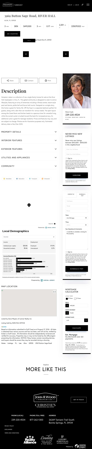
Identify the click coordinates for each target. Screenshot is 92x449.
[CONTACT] (12, 34)
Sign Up (70, 5)
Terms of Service (76, 275)
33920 (31, 343)
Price (67, 302)
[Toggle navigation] (88, 5)
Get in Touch (78, 400)
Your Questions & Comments (73, 229)
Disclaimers (8, 429)
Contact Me (82, 117)
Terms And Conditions (12, 433)
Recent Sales (75, 117)
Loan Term (69, 296)
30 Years (70, 298)
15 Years (78, 298)
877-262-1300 (36, 419)
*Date (67, 215)
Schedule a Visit (82, 195)
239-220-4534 (82, 5)
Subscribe (77, 175)
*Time (67, 222)
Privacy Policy (71, 168)
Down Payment (70, 310)
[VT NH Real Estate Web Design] (80, 446)
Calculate (76, 328)
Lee (20, 343)
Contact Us (71, 194)
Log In (77, 5)
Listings (10, 343)
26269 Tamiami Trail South (61, 421)
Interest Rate (69, 317)
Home (3, 343)
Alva (25, 343)
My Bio (67, 119)
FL (16, 343)
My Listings (68, 117)
